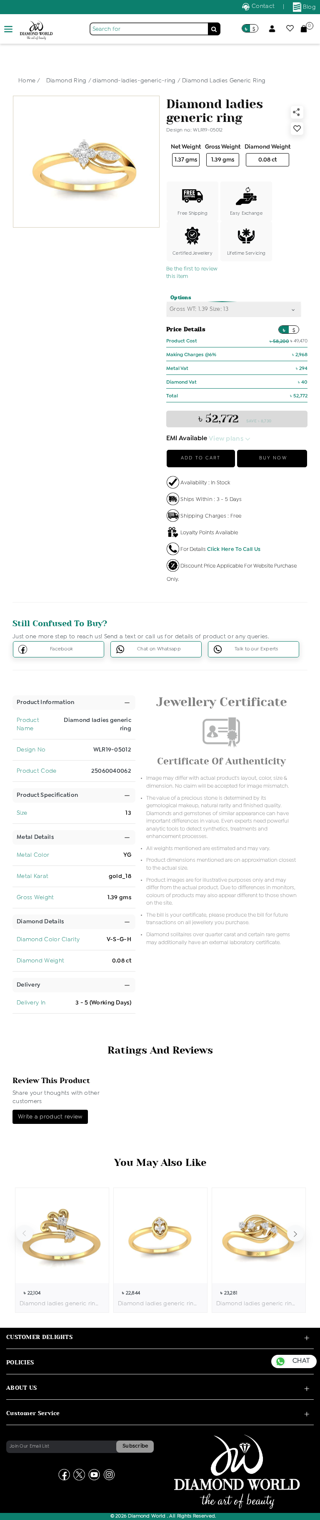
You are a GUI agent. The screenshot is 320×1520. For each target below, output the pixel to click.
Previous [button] (24, 1233)
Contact (262, 6)
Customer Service (33, 1413)
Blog (308, 7)
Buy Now (272, 458)
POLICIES (20, 1362)
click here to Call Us (233, 549)
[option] (62, 1250)
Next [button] (295, 1233)
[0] (304, 28)
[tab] (46, 702)
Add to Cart (200, 458)
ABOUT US (21, 1387)
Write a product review (50, 1116)
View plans (227, 438)
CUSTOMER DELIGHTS (39, 1337)
